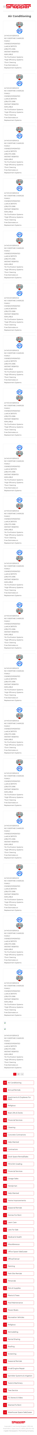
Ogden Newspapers (11, 1431)
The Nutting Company (26, 1431)
